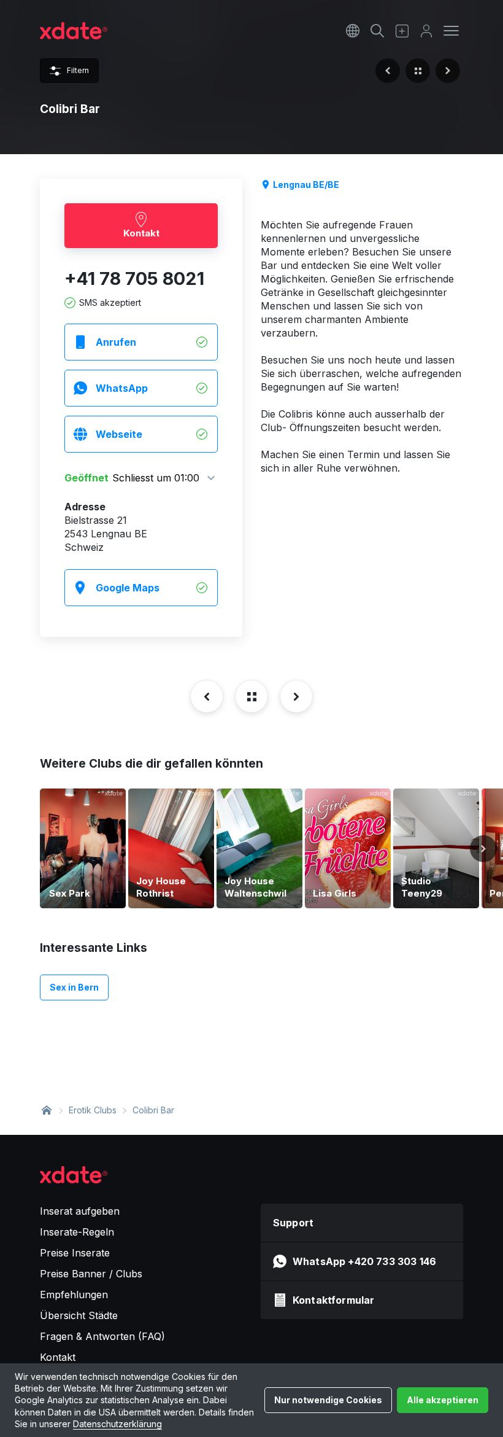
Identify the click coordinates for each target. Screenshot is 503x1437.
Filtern (78, 70)
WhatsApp (122, 388)
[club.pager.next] (448, 70)
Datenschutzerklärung (117, 1424)
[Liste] (417, 70)
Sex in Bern (74, 987)
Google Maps (127, 588)
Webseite (119, 434)
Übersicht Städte (79, 1315)
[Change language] (352, 30)
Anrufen (116, 342)
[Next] (483, 848)
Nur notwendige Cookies (328, 1400)
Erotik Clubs (93, 1110)
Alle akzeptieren (442, 1400)
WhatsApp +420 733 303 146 (364, 1261)
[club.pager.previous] (387, 70)
